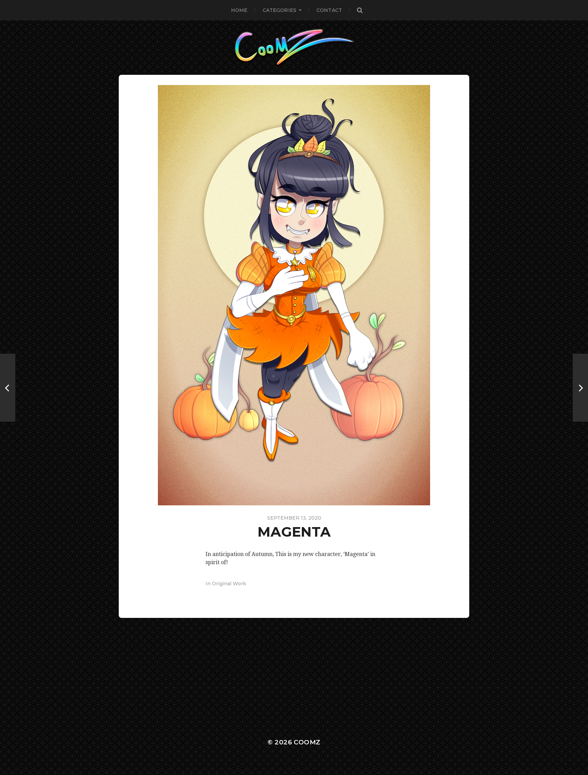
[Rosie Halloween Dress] (7, 388)
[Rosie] (580, 388)
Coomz (307, 742)
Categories (279, 10)
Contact (329, 10)
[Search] (359, 10)
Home (239, 10)
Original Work (229, 583)
